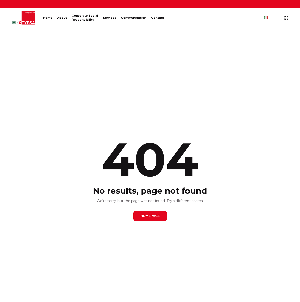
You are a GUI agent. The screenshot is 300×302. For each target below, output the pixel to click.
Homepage (150, 216)
